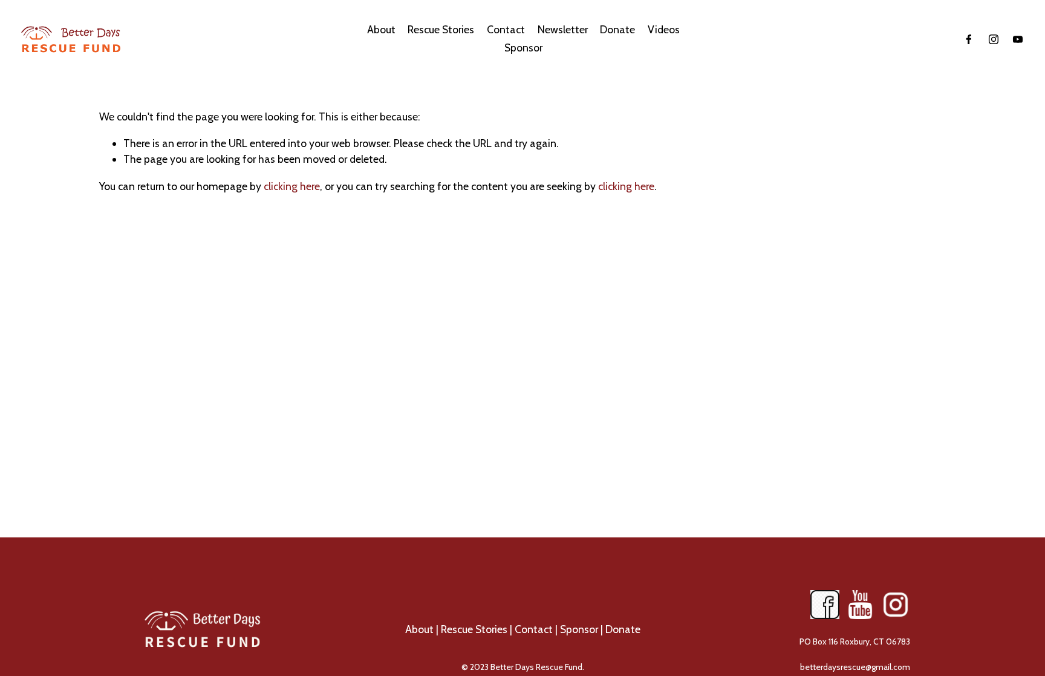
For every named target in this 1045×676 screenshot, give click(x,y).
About (419, 629)
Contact (534, 629)
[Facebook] (969, 39)
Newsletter (563, 29)
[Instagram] (994, 39)
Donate (622, 629)
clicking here (292, 186)
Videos (664, 29)
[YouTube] (1018, 39)
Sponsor (523, 47)
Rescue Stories (441, 29)
